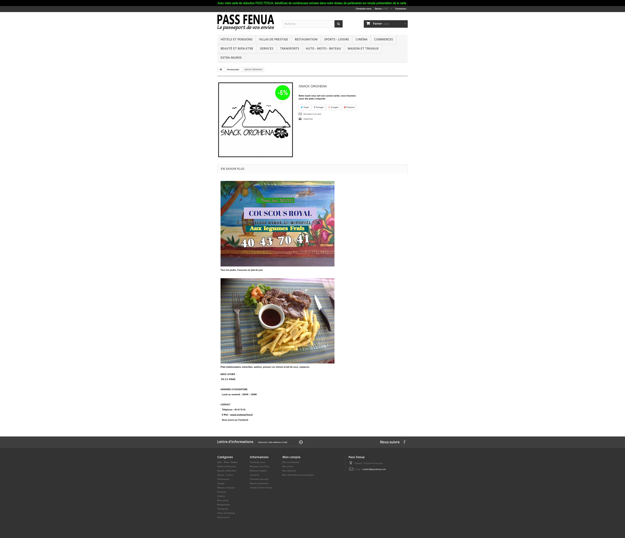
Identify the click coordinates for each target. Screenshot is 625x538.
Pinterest (350, 107)
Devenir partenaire (259, 483)
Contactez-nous (363, 8)
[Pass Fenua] (247, 23)
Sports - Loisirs (336, 39)
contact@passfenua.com (374, 469)
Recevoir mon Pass (259, 466)
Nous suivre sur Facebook (235, 420)
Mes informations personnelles (298, 475)
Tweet (306, 107)
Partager (319, 107)
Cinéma (362, 39)
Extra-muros (231, 57)
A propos (254, 475)
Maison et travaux (363, 48)
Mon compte (291, 457)
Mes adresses (289, 471)
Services (266, 48)
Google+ (334, 107)
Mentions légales (258, 471)
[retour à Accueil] (221, 70)
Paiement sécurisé (259, 479)
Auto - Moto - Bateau (323, 48)
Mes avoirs (287, 466)
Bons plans (223, 500)
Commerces (383, 39)
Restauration (306, 39)
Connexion (400, 8)
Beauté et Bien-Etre (237, 48)
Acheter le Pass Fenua (261, 487)
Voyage (221, 483)
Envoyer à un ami (312, 114)
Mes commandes (290, 462)
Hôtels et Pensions (236, 39)
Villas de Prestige (273, 39)
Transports (289, 48)
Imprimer (308, 119)
